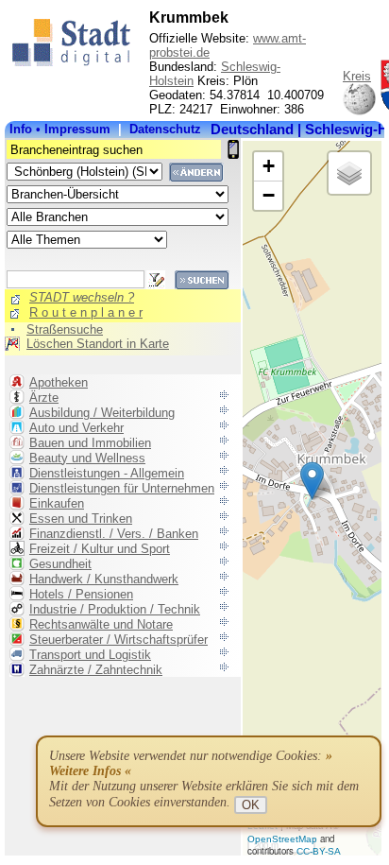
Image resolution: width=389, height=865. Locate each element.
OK (251, 805)
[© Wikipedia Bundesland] (359, 112)
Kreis (357, 76)
